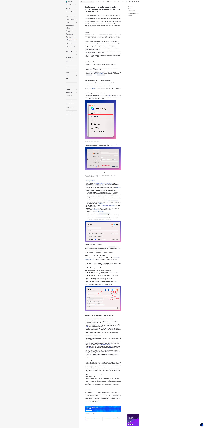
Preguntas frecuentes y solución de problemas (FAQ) (133, 13)
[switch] (126, 1)
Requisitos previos (131, 10)
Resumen (129, 8)
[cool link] (139, 2)
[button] (71, 8)
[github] (129, 2)
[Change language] (121, 1)
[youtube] (135, 2)
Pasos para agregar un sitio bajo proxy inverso (133, 11)
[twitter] (131, 2)
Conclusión (130, 15)
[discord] (137, 2)
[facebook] (133, 2)
